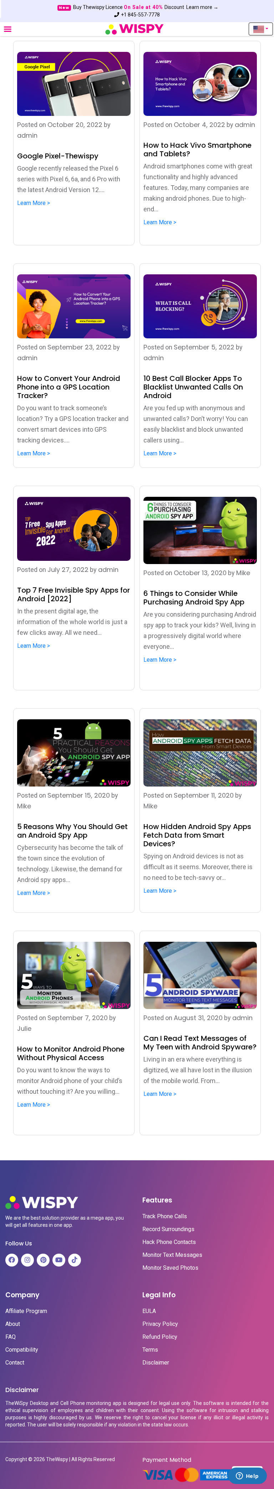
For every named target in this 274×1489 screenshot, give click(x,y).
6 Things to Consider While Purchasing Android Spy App (193, 597)
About (12, 1324)
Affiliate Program (26, 1311)
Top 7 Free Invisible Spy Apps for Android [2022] (73, 594)
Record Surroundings (168, 1229)
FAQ (10, 1337)
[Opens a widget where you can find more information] (247, 1476)
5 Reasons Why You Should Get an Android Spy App (72, 830)
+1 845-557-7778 (140, 15)
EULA (149, 1311)
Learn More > (33, 203)
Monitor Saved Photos (170, 1268)
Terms (150, 1350)
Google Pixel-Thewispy (57, 156)
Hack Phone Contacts (169, 1242)
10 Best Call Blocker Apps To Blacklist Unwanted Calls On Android (193, 387)
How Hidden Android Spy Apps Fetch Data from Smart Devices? (197, 835)
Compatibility (21, 1350)
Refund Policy (159, 1337)
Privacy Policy (160, 1324)
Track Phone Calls (164, 1216)
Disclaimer (155, 1363)
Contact (14, 1363)
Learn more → (202, 7)
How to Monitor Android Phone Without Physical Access (71, 1053)
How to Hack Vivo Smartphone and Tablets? (197, 149)
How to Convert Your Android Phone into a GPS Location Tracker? (68, 387)
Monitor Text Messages (172, 1255)
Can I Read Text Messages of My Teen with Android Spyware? (200, 1042)
